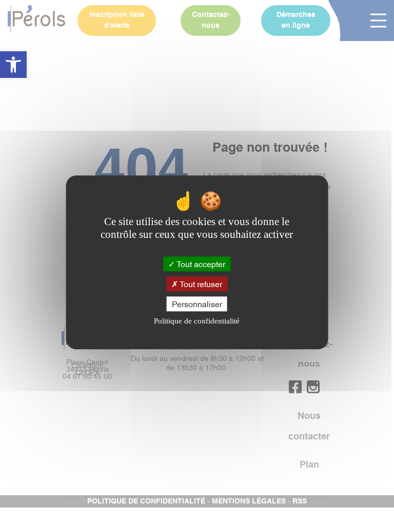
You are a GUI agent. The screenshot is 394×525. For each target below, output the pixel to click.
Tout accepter (200, 263)
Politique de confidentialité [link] (197, 321)
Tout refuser (200, 283)
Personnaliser (197, 303)
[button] (13, 64)
